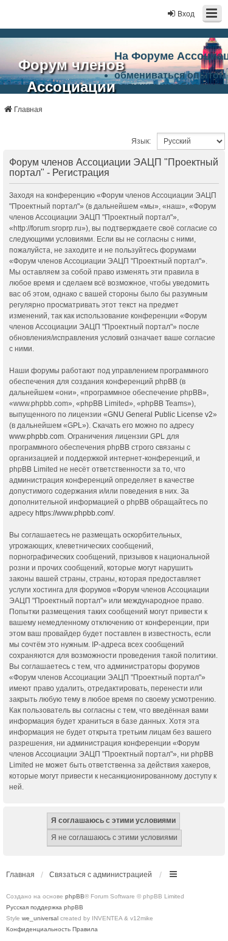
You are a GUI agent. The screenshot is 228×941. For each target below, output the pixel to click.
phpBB (75, 896)
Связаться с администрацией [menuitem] (100, 874)
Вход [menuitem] (186, 14)
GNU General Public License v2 (160, 414)
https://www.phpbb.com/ (74, 513)
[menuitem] (38, 929)
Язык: (141, 141)
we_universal (40, 918)
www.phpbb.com (36, 436)
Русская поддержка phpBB (44, 907)
